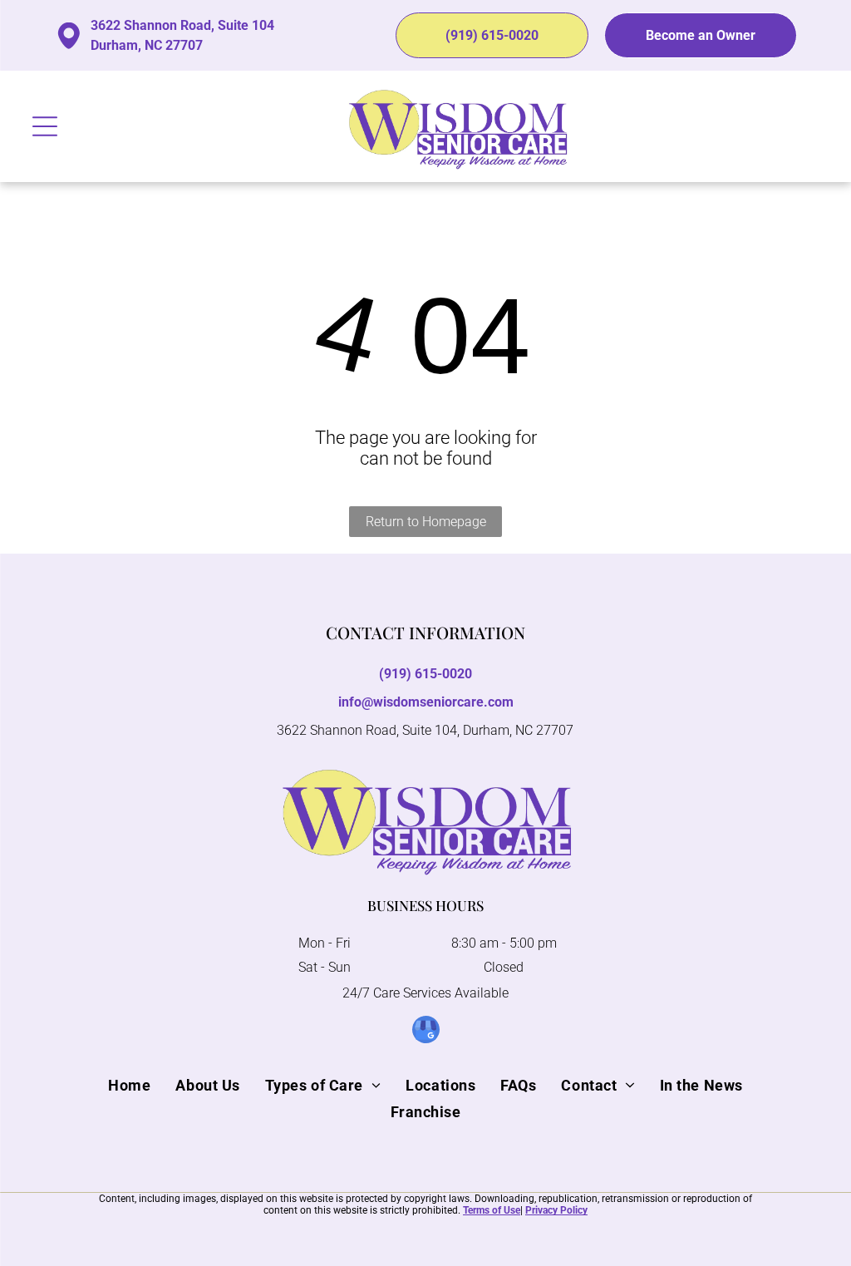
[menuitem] (129, 1084)
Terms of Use (491, 1210)
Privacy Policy (556, 1210)
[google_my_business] (426, 1031)
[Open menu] (44, 126)
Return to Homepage (426, 522)
